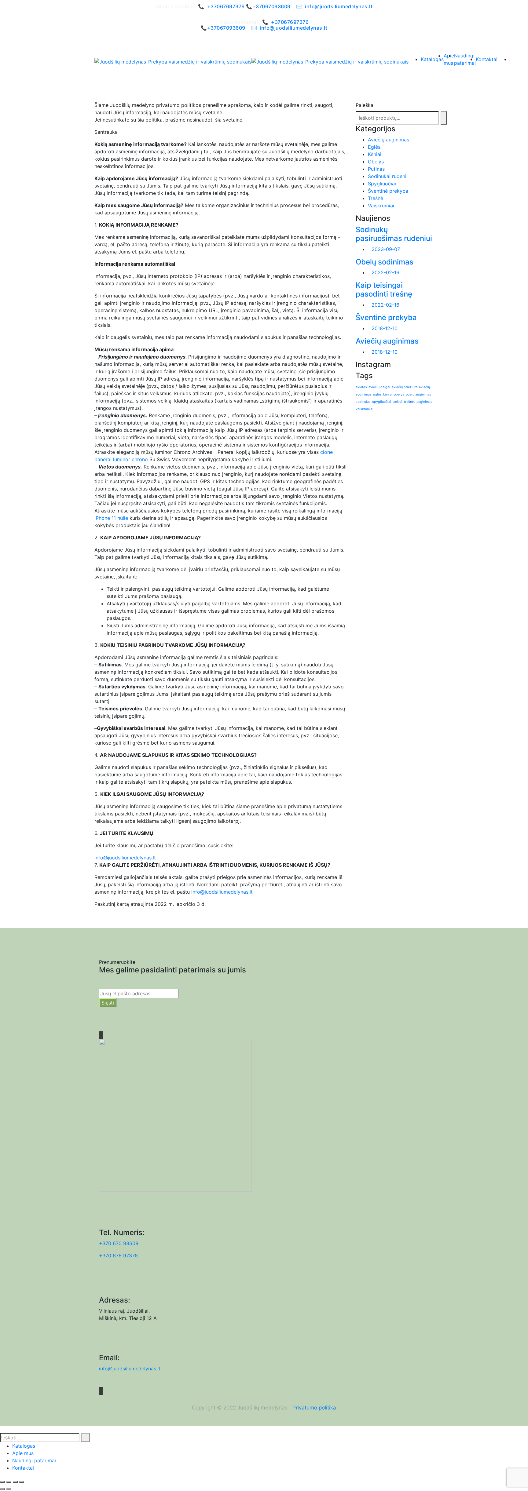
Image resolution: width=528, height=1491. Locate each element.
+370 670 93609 (118, 1243)
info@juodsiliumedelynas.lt (338, 6)
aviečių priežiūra (404, 387)
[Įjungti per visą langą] (8, 1482)
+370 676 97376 (118, 1255)
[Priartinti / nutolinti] (2, 1482)
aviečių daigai (379, 387)
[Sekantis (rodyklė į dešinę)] (8, 1489)
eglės (377, 394)
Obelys (376, 162)
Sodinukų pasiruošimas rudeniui (394, 234)
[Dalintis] (15, 1482)
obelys (399, 394)
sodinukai (363, 402)
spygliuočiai (381, 402)
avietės (361, 387)
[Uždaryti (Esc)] (21, 1482)
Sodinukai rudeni (387, 176)
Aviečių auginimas (388, 140)
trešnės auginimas (418, 402)
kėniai (387, 394)
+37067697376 (226, 6)
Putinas (376, 169)
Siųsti (107, 1003)
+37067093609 (271, 6)
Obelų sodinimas (384, 261)
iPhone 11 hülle (111, 518)
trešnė (397, 402)
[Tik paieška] (444, 118)
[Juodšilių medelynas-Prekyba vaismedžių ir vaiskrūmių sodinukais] (172, 61)
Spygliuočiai (382, 183)
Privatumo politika (314, 1408)
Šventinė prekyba (388, 191)
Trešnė (375, 198)
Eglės (374, 147)
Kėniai (374, 154)
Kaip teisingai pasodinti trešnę (384, 289)
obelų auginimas (418, 394)
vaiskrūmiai (364, 409)
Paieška (364, 105)
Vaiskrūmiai (381, 205)
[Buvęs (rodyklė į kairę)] (2, 1489)
